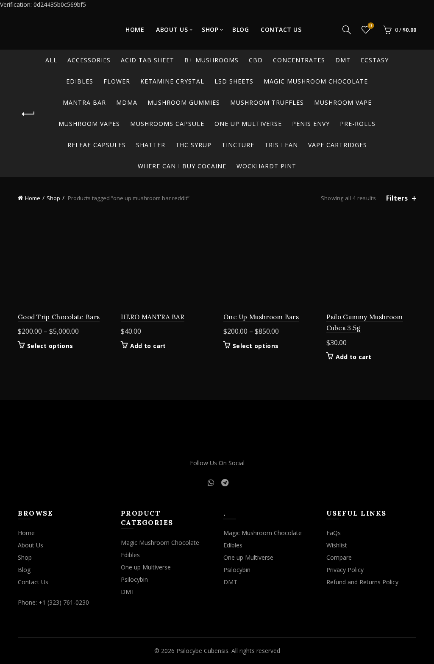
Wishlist (371, 25)
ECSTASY (375, 60)
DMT (343, 60)
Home (134, 29)
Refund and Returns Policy (362, 582)
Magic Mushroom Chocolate (316, 81)
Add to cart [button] (148, 346)
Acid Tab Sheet (147, 60)
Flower (116, 81)
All (51, 60)
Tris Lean (281, 145)
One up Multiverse (248, 124)
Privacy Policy (345, 570)
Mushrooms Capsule (167, 124)
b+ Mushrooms (211, 60)
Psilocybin (134, 579)
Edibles (79, 81)
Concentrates (299, 60)
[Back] (28, 114)
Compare (339, 557)
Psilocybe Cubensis (202, 651)
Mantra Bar (84, 102)
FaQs (333, 533)
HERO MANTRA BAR (153, 317)
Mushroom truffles (267, 102)
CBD (256, 60)
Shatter (150, 145)
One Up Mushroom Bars (261, 317)
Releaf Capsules (96, 145)
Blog (240, 29)
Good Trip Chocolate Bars (59, 317)
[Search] (346, 29)
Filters (397, 198)
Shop (210, 29)
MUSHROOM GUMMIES (183, 102)
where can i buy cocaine (182, 166)
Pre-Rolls (358, 124)
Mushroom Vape (343, 102)
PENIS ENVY (311, 124)
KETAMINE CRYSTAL (172, 81)
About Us (172, 29)
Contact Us (281, 29)
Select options (50, 346)
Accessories (89, 60)
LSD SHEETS (233, 81)
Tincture (238, 145)
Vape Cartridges (337, 145)
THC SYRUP (193, 145)
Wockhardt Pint (266, 166)
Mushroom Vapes (89, 124)
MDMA (126, 102)
